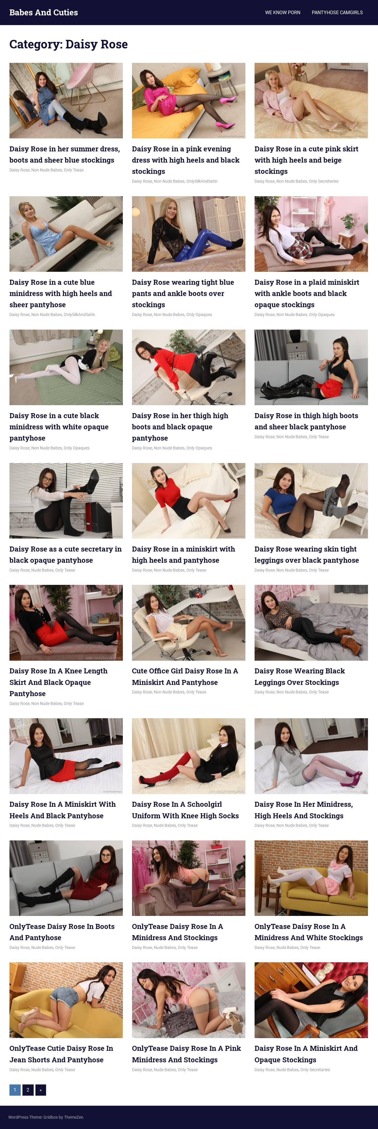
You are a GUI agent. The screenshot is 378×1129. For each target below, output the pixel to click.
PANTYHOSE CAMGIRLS (337, 12)
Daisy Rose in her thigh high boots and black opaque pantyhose (180, 427)
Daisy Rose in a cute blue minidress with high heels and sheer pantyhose (60, 293)
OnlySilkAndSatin (202, 181)
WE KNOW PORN (282, 12)
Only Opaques (199, 314)
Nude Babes (42, 570)
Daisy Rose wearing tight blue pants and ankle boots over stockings (183, 293)
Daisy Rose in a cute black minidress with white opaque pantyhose (59, 427)
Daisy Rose (19, 170)
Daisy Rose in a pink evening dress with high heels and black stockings (185, 160)
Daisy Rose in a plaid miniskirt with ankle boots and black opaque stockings (307, 293)
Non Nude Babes (46, 170)
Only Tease (74, 170)
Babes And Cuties (43, 12)
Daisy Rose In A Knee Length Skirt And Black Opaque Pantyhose (58, 682)
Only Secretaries (323, 181)
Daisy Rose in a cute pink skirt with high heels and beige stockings (307, 160)
